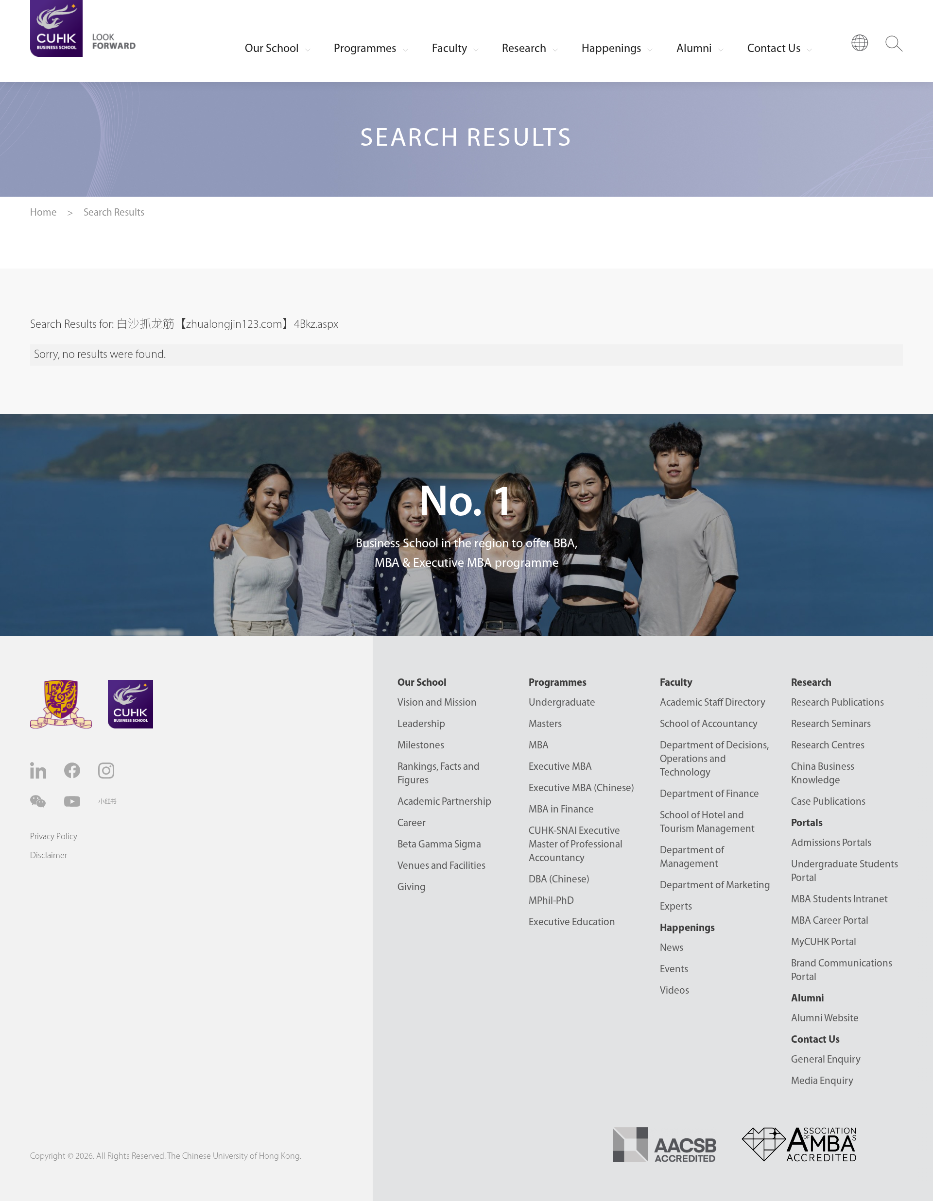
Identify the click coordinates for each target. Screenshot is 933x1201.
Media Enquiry (822, 1081)
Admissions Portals (831, 843)
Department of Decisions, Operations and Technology (714, 759)
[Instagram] (107, 770)
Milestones (420, 746)
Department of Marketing (715, 885)
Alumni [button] (694, 49)
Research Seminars (831, 724)
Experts (676, 907)
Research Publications (837, 703)
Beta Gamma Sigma (439, 845)
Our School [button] (272, 49)
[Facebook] (73, 770)
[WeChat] (39, 801)
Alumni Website (825, 1019)
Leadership (421, 724)
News (671, 948)
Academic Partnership (444, 802)
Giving (411, 887)
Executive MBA (560, 767)
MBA (539, 746)
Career (411, 823)
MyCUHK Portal (823, 942)
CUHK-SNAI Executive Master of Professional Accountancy (575, 844)
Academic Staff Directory (712, 703)
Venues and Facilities (441, 866)
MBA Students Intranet (839, 900)
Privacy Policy (53, 837)
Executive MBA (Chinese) (581, 788)
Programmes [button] (365, 49)
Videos (674, 991)
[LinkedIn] (39, 770)
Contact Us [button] (774, 49)
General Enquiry (826, 1060)
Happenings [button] (611, 49)
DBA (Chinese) (559, 880)
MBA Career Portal (829, 921)
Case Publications (828, 802)
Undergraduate (562, 703)
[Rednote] (107, 801)
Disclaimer (48, 856)
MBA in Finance (561, 810)
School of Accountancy (709, 724)
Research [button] (524, 49)
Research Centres (827, 746)
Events (674, 969)
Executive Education (572, 922)
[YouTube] (73, 801)
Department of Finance (709, 794)
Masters (545, 724)
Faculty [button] (449, 49)
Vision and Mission (437, 703)
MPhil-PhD (551, 901)
